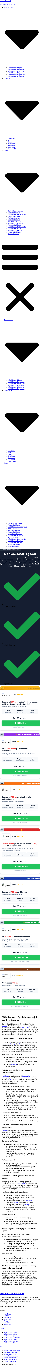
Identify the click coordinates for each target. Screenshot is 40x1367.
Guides (1, 1346)
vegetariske (28, 1200)
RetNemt (10, 140)
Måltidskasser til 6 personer (16, 76)
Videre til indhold (5, 1)
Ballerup (12, 1044)
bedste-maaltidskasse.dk (7, 4)
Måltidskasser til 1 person (15, 67)
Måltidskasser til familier (15, 223)
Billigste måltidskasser (14, 216)
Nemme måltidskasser (14, 225)
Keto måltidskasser (13, 234)
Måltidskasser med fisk (15, 230)
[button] (20, 276)
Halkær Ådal (12, 149)
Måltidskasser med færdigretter (17, 214)
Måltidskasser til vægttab (15, 228)
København (5, 1044)
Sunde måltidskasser (14, 213)
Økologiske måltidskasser (15, 211)
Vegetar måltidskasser (14, 232)
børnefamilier (26, 1076)
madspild (14, 1064)
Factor (10, 142)
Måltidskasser (24, 1027)
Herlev (21, 1044)
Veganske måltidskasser (15, 221)
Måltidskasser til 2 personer (16, 69)
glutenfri (16, 1202)
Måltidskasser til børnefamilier (17, 227)
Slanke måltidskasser (14, 218)
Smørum (4, 1026)
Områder (2, 1328)
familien (26, 1204)
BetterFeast (11, 143)
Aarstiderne (11, 145)
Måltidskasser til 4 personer (16, 73)
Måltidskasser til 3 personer (16, 71)
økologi (9, 1079)
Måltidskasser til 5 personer (16, 75)
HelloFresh (11, 138)
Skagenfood (11, 147)
